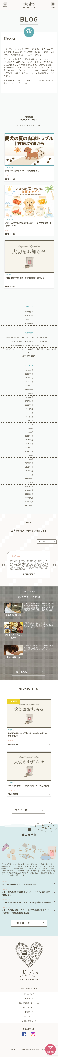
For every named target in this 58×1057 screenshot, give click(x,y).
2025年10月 (29, 393)
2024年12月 (29, 428)
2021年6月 (29, 494)
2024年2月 (29, 452)
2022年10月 (29, 482)
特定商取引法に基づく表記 (29, 1003)
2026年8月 (29, 370)
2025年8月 (29, 401)
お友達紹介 (29, 316)
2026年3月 (29, 386)
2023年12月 (29, 455)
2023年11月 (29, 459)
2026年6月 (29, 378)
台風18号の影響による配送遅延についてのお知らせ (29, 341)
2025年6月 (29, 409)
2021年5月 (29, 498)
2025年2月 (29, 424)
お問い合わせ (29, 1016)
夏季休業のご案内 (29, 356)
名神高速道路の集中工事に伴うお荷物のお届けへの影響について (29, 338)
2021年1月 (29, 502)
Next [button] (54, 565)
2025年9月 (29, 397)
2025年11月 (29, 390)
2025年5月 (29, 413)
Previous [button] (3, 565)
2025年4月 (29, 417)
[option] (29, 565)
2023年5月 (29, 467)
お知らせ (29, 319)
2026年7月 (29, 374)
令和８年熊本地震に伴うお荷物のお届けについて (29, 345)
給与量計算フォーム (29, 1021)
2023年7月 (29, 463)
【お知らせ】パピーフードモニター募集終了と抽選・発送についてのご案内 (29, 350)
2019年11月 (29, 506)
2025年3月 (29, 421)
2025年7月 (29, 405)
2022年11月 (29, 479)
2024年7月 (29, 440)
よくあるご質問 (29, 998)
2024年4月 (29, 448)
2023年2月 (29, 471)
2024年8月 (29, 436)
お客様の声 (29, 323)
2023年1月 (29, 475)
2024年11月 (29, 432)
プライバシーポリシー (29, 1007)
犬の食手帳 (29, 312)
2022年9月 (29, 486)
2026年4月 (29, 382)
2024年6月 (29, 444)
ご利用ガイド (29, 994)
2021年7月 (29, 490)
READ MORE (29, 574)
